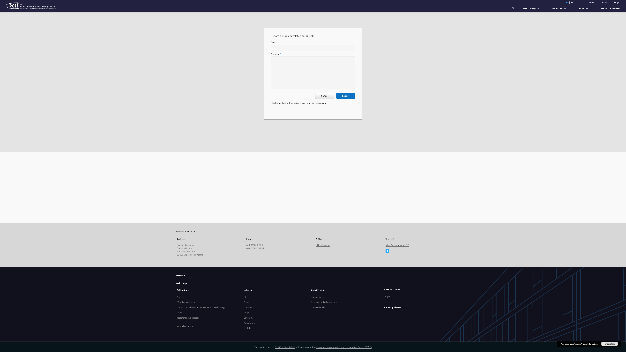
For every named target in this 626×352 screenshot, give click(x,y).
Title (246, 297)
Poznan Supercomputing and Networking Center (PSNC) (344, 347)
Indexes (583, 8)
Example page (317, 297)
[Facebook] (387, 250)
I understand (609, 343)
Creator (247, 302)
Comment (276, 54)
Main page (181, 283)
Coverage (248, 317)
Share (604, 2)
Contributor (249, 307)
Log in (387, 296)
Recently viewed (610, 8)
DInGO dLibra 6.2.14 (285, 347)
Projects (180, 297)
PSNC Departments (186, 302)
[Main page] (512, 8)
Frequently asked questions (323, 302)
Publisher (248, 328)
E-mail (274, 42)
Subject (247, 312)
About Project (531, 8)
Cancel (324, 96)
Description (249, 323)
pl (572, 2)
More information (590, 344)
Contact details (318, 307)
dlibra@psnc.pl (323, 245)
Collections (559, 8)
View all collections (185, 326)
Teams (180, 312)
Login (616, 2)
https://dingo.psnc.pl (396, 245)
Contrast (591, 2)
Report (345, 96)
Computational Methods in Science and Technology (201, 307)
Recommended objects (188, 317)
